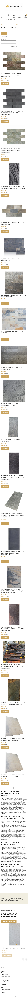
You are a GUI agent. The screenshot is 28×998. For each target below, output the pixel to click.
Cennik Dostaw (4, 974)
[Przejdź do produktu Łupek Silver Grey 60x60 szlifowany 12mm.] (14, 391)
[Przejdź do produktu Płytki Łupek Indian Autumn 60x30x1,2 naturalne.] (14, 726)
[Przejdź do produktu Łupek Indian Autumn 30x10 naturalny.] (14, 319)
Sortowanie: (4, 39)
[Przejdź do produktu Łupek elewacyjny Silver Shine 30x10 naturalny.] (14, 283)
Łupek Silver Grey (5, 980)
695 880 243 (8, 16)
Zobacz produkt (7, 955)
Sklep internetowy (12, 996)
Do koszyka (5, 83)
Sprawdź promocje (9, 921)
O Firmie (3, 987)
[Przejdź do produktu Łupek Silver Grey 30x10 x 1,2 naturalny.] (14, 355)
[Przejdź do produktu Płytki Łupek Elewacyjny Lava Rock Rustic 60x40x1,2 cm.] (14, 690)
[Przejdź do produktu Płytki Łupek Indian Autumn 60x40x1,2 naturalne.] (14, 762)
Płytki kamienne (19, 24)
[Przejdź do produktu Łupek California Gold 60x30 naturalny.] (14, 246)
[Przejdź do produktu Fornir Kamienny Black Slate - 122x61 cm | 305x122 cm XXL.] (14, 934)
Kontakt (3, 971)
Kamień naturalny (10, 24)
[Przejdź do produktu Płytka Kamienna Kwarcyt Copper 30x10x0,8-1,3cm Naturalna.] (14, 61)
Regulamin (3, 992)
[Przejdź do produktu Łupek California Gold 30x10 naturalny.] (14, 210)
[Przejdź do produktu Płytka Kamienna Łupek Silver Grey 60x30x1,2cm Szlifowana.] (14, 174)
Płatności (3, 972)
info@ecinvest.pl (11, 19)
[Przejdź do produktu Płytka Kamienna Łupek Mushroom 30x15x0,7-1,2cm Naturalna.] (14, 652)
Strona (12, 46)
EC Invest (3, 24)
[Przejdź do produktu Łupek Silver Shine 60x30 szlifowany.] (14, 427)
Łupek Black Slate (5, 981)
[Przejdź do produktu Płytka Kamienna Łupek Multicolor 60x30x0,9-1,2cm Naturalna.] (14, 614)
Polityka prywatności (5, 989)
